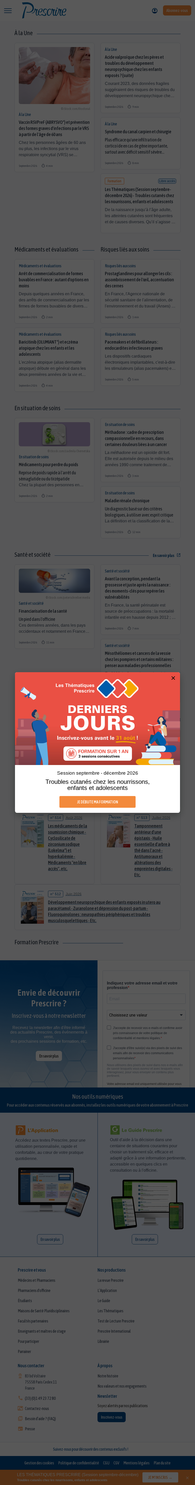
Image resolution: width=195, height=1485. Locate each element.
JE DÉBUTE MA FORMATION (97, 802)
